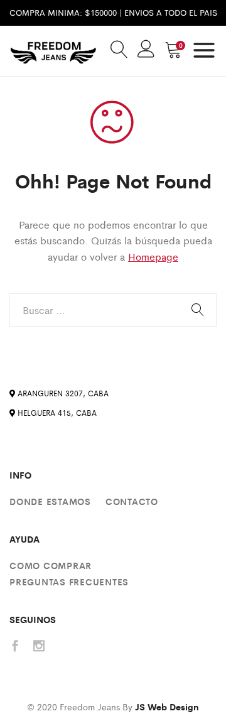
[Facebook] (15, 646)
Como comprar (50, 565)
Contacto (131, 501)
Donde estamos (50, 501)
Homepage (153, 256)
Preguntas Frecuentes (69, 581)
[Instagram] (39, 646)
